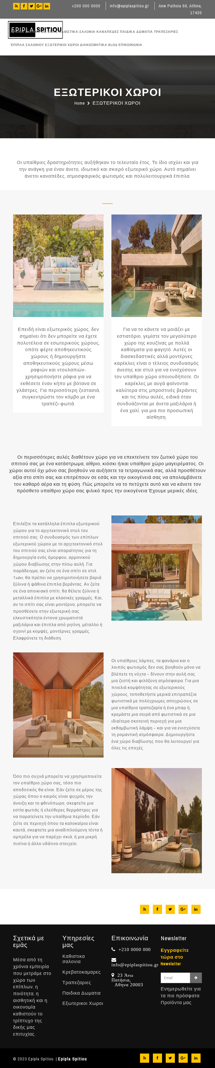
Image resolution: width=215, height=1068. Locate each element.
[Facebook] (24, 6)
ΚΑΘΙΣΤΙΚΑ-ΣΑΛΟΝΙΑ (77, 31)
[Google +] (39, 6)
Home (79, 103)
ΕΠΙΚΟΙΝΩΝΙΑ (130, 45)
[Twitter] (31, 6)
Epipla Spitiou (72, 1059)
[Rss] (16, 6)
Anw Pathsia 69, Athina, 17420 (180, 9)
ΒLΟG (112, 45)
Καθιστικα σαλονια (73, 959)
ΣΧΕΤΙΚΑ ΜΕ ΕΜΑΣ (41, 31)
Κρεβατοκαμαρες (81, 972)
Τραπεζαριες (76, 983)
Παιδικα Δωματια (81, 993)
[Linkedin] (47, 6)
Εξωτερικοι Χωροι (82, 1003)
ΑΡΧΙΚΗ (17, 31)
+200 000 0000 (86, 6)
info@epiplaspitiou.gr (129, 6)
